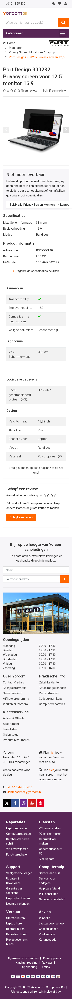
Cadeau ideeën (48, 929)
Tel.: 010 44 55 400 (19, 787)
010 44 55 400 (16, 3)
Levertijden (10, 729)
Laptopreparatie (16, 828)
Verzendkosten (49, 693)
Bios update (46, 859)
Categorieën (14, 33)
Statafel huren (15, 918)
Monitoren (15, 48)
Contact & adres (13, 682)
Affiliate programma (16, 698)
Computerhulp (51, 867)
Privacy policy (52, 958)
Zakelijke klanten (49, 682)
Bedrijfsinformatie (14, 688)
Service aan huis (49, 873)
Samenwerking (12, 693)
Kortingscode (47, 939)
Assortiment (11, 724)
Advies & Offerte (14, 718)
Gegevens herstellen (52, 899)
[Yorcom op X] (7, 803)
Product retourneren (16, 740)
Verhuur (13, 911)
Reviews (47, 962)
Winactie (44, 918)
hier (52, 752)
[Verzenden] (64, 579)
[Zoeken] (63, 22)
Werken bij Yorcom (15, 704)
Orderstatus (10, 734)
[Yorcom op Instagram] (23, 803)
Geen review (29, 90)
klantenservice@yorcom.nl (24, 792)
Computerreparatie (18, 834)
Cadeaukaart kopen (51, 698)
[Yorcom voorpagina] (15, 13)
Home (11, 43)
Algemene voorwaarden (23, 958)
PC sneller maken (50, 834)
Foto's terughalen (17, 854)
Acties (46, 967)
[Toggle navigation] (62, 33)
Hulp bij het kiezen (18, 898)
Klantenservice (16, 712)
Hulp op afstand (49, 888)
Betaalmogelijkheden (52, 688)
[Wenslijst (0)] (60, 3)
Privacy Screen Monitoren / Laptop (32, 52)
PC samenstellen (50, 828)
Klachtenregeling (26, 962)
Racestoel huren (16, 934)
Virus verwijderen (17, 849)
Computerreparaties (52, 704)
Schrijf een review (54, 90)
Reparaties (15, 822)
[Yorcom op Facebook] (15, 803)
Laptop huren (14, 923)
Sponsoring (29, 967)
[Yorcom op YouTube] (32, 803)
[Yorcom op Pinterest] (40, 803)
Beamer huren (15, 929)
